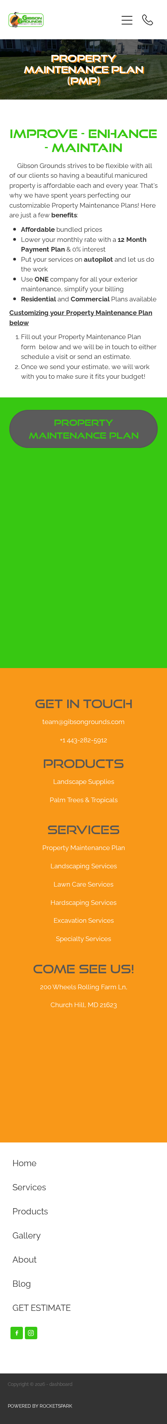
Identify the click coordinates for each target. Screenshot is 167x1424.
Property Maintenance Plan (83, 847)
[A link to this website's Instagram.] (31, 1333)
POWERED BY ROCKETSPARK (40, 1405)
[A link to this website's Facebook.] (16, 1333)
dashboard (60, 1383)
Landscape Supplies (83, 780)
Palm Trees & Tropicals (84, 799)
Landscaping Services (83, 865)
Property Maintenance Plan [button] (84, 429)
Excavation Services (84, 919)
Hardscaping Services (83, 901)
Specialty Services (83, 938)
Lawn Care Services (83, 883)
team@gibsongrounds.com (83, 721)
